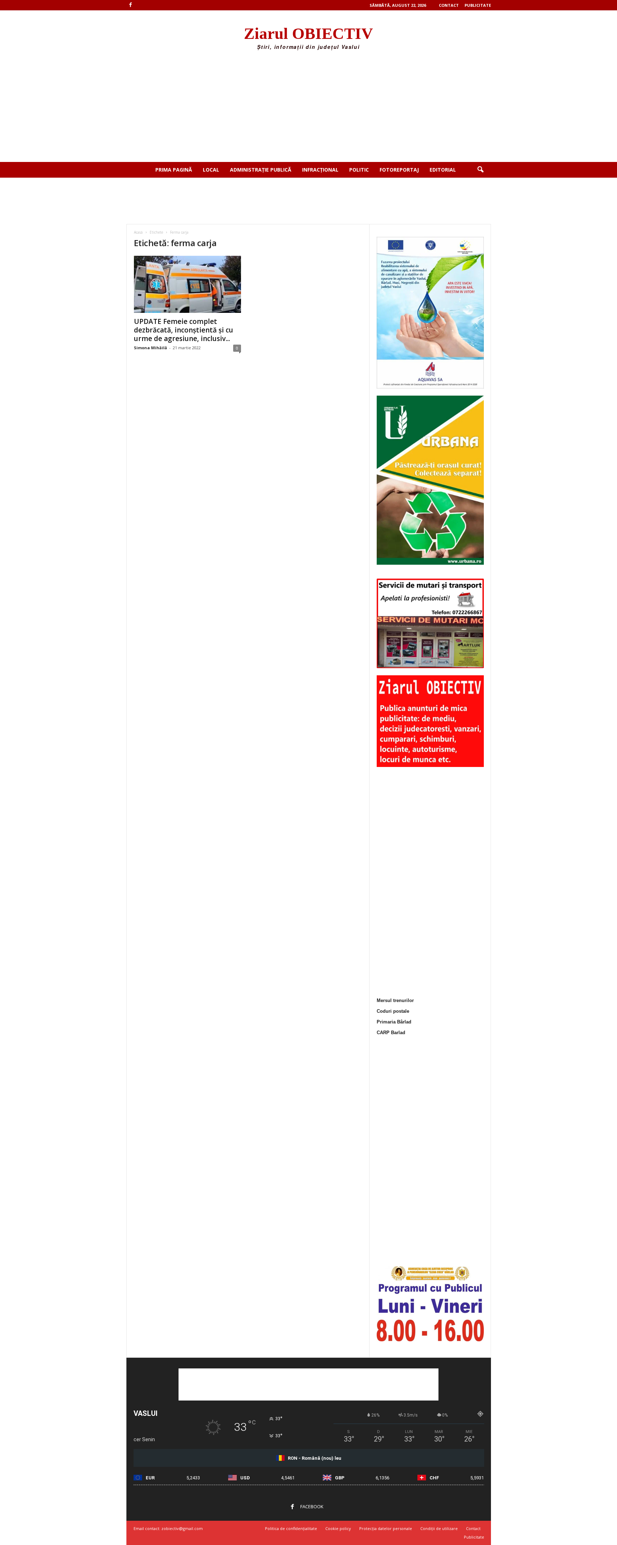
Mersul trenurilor (395, 1000)
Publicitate (478, 5)
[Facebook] (130, 5)
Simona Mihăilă (150, 347)
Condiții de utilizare (439, 1528)
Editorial (443, 169)
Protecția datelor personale (385, 1528)
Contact (449, 5)
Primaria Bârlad (394, 1022)
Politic (359, 169)
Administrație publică (260, 169)
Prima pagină (173, 169)
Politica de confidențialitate (291, 1528)
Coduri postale (393, 1011)
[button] (480, 170)
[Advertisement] (308, 108)
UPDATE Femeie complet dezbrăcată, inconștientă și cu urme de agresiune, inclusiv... (183, 330)
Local (211, 169)
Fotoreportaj (399, 169)
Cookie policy (338, 1528)
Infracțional (320, 169)
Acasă (138, 232)
